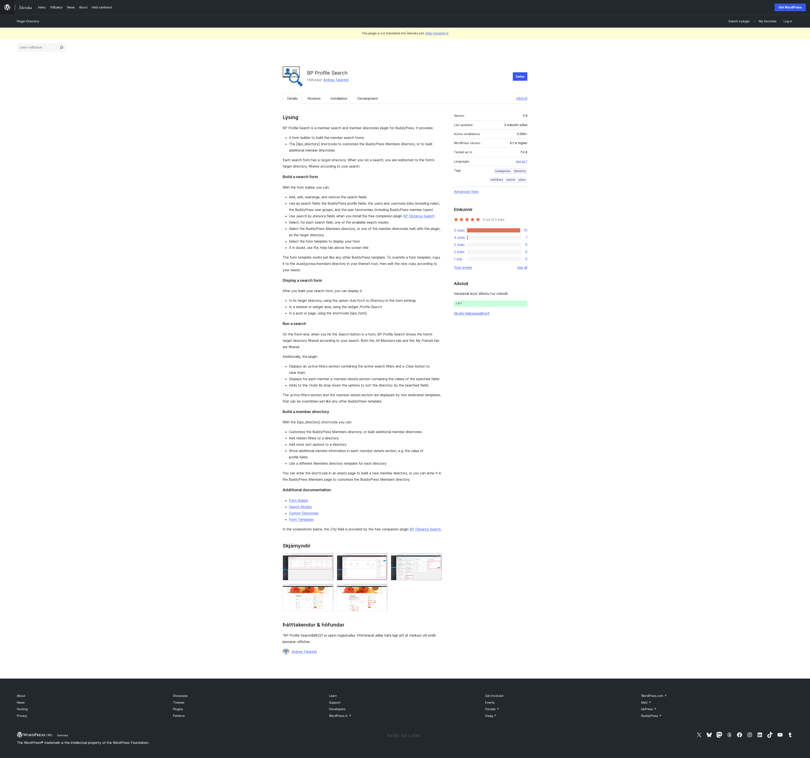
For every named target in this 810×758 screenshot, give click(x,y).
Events (490, 702)
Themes (178, 702)
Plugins (178, 709)
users (522, 179)
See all (522, 267)
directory (520, 171)
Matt (646, 702)
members (497, 179)
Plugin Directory (28, 21)
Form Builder (298, 500)
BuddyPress (651, 716)
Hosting (22, 709)
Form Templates (301, 519)
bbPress (648, 709)
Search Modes (300, 507)
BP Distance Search (419, 216)
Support (334, 702)
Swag (491, 716)
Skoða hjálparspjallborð (471, 313)
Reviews (314, 98)
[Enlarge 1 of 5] (328, 559)
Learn (333, 696)
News (21, 702)
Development (367, 98)
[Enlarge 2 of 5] (382, 559)
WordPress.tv (340, 716)
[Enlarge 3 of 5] (436, 559)
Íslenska (62, 735)
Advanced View (466, 191)
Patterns (179, 716)
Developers (337, 709)
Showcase (180, 696)
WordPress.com (654, 696)
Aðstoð (521, 98)
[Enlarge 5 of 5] (382, 589)
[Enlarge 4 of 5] (328, 589)
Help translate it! (436, 33)
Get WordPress (790, 7)
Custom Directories (304, 513)
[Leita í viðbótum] (61, 47)
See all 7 (521, 161)
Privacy (22, 716)
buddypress (503, 171)
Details (292, 98)
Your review (463, 267)
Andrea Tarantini (336, 80)
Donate (492, 709)
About (21, 696)
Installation (339, 98)
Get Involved (494, 696)
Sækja (520, 76)
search (510, 179)
